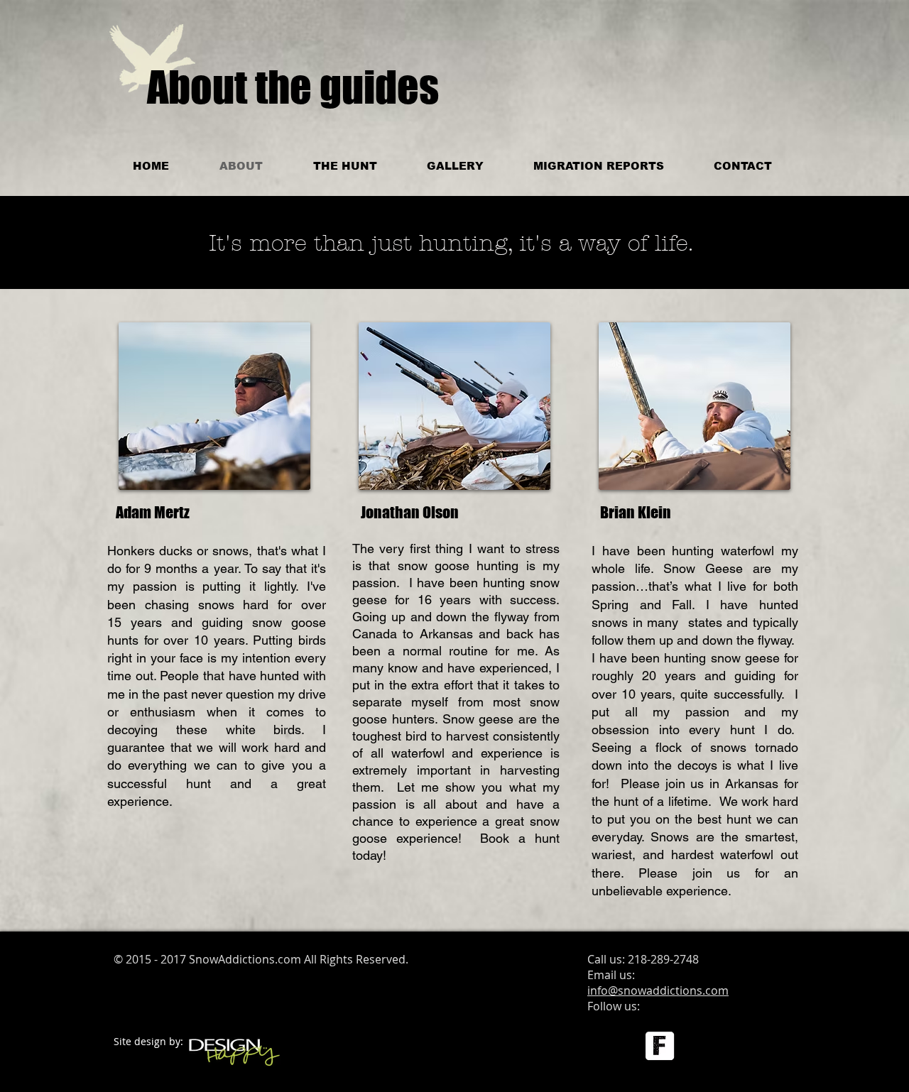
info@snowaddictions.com (658, 990)
